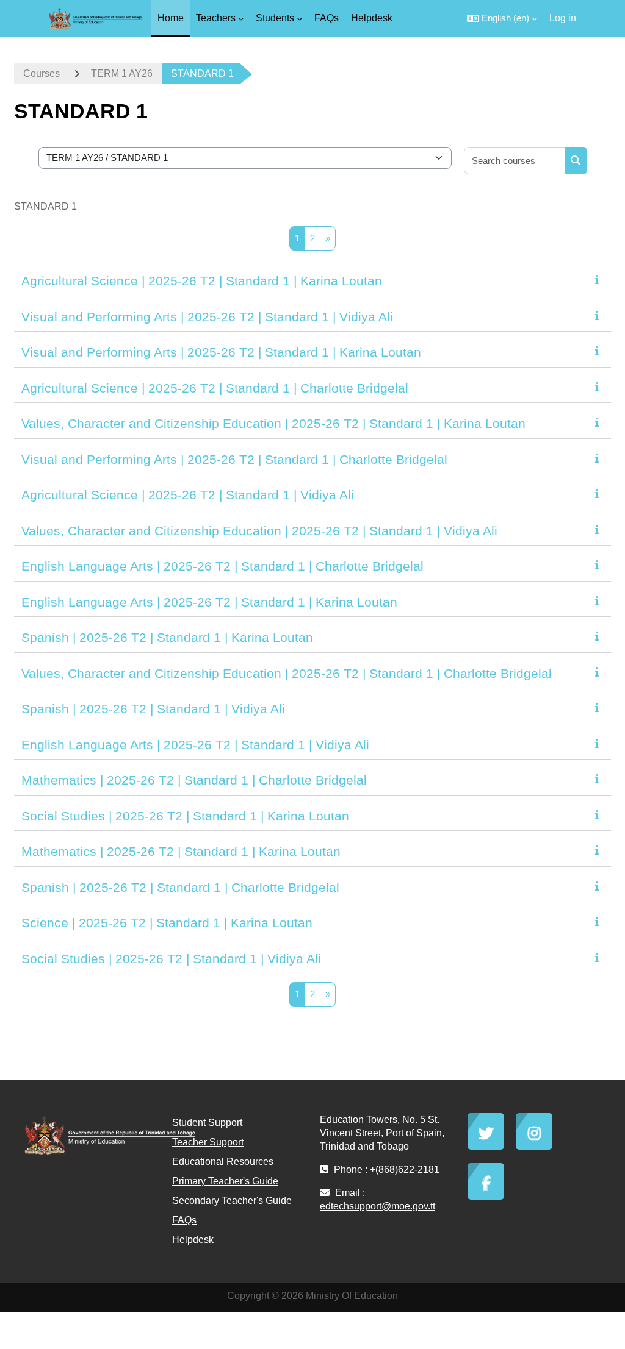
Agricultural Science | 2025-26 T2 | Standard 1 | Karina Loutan (201, 281)
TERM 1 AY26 (122, 73)
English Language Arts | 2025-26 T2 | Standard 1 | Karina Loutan (209, 602)
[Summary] (599, 279)
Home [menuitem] (170, 18)
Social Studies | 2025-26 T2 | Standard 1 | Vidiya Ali (171, 959)
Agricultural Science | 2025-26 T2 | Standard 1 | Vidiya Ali (187, 495)
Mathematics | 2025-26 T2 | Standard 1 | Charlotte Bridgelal (194, 780)
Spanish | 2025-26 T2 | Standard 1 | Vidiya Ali (153, 709)
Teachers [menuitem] (216, 18)
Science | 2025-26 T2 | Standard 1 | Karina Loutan (166, 923)
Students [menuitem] (275, 18)
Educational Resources (222, 1161)
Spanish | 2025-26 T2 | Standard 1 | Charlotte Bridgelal (180, 887)
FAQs (184, 1220)
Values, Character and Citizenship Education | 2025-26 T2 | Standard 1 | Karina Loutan (273, 423)
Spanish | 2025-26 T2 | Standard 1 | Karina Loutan (167, 637)
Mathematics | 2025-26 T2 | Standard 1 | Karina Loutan (181, 851)
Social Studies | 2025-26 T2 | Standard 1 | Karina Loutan (185, 816)
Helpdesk (193, 1239)
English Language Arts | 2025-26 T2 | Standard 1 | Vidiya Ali (195, 745)
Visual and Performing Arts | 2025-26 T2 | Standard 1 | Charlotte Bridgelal (234, 459)
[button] (502, 18)
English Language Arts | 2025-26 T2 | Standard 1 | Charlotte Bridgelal (222, 566)
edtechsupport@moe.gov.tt (377, 1206)
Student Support (207, 1122)
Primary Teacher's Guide (225, 1181)
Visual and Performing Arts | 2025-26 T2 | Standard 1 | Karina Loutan (221, 352)
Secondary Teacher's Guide (232, 1200)
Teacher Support (208, 1142)
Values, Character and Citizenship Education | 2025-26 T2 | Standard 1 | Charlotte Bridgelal (286, 673)
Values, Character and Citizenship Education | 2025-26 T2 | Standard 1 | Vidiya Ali (259, 531)
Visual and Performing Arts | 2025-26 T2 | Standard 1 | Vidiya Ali (207, 317)
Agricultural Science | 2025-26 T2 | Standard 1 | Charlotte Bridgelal (214, 388)
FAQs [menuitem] (326, 18)
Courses (41, 73)
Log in (562, 18)
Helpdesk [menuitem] (371, 18)
